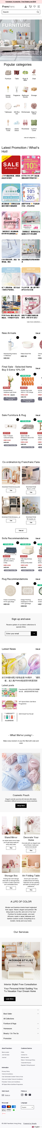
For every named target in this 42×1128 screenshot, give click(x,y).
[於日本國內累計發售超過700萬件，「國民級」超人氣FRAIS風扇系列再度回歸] (21, 663)
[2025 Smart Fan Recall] (9, 717)
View (11, 490)
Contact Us (24, 1054)
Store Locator (5, 1052)
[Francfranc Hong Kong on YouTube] (30, 1095)
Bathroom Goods (25, 96)
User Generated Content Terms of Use (12, 1076)
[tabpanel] (21, 40)
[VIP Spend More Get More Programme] (9, 705)
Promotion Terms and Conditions (11, 1081)
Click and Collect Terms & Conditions (12, 1079)
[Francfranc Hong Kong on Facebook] (26, 1095)
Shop (11, 847)
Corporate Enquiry (26, 1062)
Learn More (10, 999)
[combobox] (21, 12)
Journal (4, 1057)
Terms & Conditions (7, 1074)
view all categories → (30, 137)
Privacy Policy (6, 1071)
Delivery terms (25, 1057)
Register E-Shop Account (28, 1065)
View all (38, 333)
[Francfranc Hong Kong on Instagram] (22, 1095)
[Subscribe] (34, 633)
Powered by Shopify (30, 1123)
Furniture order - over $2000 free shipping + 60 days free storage (21, 2)
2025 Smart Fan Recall (26, 714)
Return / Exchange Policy (28, 1060)
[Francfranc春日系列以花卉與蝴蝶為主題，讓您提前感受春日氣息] (9, 692)
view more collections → (34, 322)
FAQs (22, 1052)
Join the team (5, 1054)
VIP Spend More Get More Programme (12, 1084)
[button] (37, 1127)
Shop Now (21, 805)
